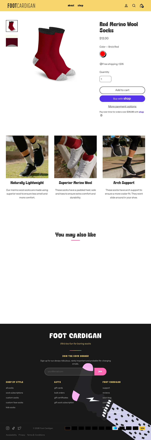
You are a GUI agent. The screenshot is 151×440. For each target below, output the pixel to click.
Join (100, 371)
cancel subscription (111, 412)
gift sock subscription (64, 402)
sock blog (107, 397)
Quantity (104, 71)
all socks (10, 388)
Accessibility (11, 435)
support (106, 388)
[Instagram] (7, 428)
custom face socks (14, 402)
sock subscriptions (14, 392)
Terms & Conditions (36, 435)
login (105, 407)
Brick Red (103, 54)
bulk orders (59, 392)
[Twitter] (19, 428)
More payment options (122, 106)
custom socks (12, 397)
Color (109, 46)
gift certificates (61, 397)
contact (106, 402)
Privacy (22, 435)
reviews (106, 392)
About (71, 5)
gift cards (58, 388)
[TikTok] (13, 428)
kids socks (10, 407)
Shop (80, 5)
